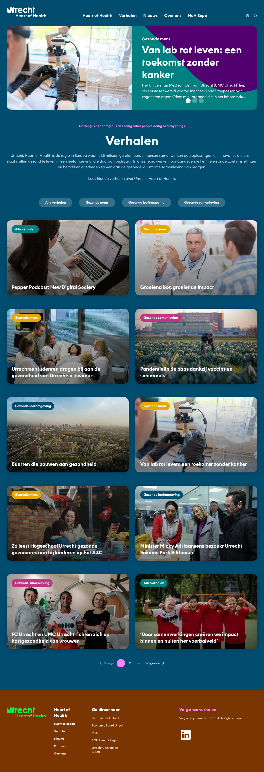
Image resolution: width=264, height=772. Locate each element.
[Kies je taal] (247, 13)
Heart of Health (97, 16)
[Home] (26, 12)
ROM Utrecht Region (105, 740)
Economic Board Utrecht (108, 725)
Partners (60, 746)
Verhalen (128, 16)
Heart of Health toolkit (106, 718)
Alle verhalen (55, 202)
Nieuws (150, 16)
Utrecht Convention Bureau (105, 750)
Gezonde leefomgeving (146, 202)
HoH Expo (197, 16)
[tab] (188, 100)
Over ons (172, 16)
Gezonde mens (97, 202)
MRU (95, 733)
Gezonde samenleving (201, 202)
